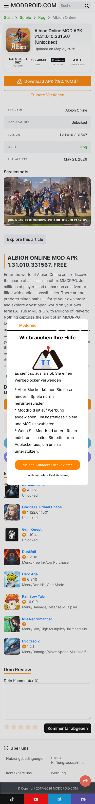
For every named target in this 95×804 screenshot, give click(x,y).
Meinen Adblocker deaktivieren (47, 465)
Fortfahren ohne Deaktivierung (47, 475)
